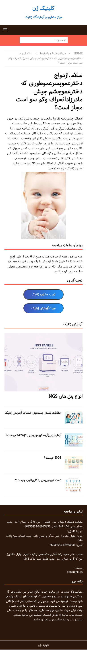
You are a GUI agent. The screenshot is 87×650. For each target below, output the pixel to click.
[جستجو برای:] (44, 40)
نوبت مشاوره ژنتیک (43, 294)
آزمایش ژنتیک (73, 324)
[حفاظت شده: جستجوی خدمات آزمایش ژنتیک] (74, 421)
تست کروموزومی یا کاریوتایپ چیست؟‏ (38, 480)
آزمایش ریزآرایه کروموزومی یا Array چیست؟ (33, 435)
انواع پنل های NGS (66, 396)
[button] (6, 29)
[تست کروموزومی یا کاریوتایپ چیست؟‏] (74, 489)
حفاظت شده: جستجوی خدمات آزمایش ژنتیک (33, 412)
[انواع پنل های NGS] (43, 388)
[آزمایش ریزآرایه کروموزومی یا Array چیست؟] (74, 444)
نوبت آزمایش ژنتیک (43, 308)
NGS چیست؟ (52, 457)
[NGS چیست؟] (74, 466)
